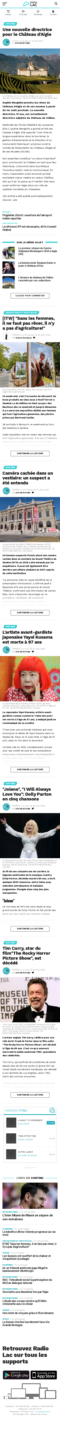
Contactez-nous (43, 1411)
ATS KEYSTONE (22, 43)
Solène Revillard (24, 338)
